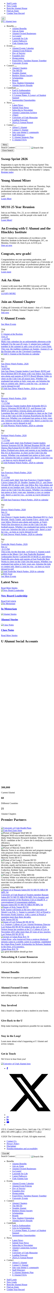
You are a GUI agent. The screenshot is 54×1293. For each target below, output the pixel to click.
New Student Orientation (23, 83)
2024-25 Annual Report (22, 122)
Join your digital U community (25, 132)
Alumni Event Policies (22, 51)
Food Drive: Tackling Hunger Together (29, 60)
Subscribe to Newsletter (22, 110)
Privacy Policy (13, 1143)
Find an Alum (13, 11)
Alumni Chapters (19, 68)
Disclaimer (11, 1146)
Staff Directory (18, 135)
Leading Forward (19, 120)
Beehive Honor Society (22, 75)
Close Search (7, 150)
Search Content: (8, 147)
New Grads (12, 6)
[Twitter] (30, 1115)
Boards (15, 80)
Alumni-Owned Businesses (24, 33)
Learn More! (6, 220)
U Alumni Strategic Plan (23, 137)
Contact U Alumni (20, 130)
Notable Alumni (19, 73)
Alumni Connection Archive (24, 112)
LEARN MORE (8, 293)
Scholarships (17, 78)
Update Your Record (16, 13)
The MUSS (17, 70)
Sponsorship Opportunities (23, 100)
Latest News (17, 105)
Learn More (6, 199)
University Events (20, 63)
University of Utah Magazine (25, 117)
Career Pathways (19, 41)
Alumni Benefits (19, 28)
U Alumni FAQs (19, 140)
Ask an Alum (18, 31)
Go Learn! (16, 36)
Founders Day (18, 56)
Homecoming (18, 58)
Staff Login (12, 3)
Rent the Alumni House (17, 8)
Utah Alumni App (20, 43)
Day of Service (18, 53)
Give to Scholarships (21, 93)
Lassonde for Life (20, 38)
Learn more (6, 272)
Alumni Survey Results (22, 85)
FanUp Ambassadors (21, 90)
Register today (7, 172)
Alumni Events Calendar (23, 48)
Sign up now (6, 245)
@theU (15, 115)
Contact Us (11, 1141)
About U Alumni (19, 127)
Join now (5, 312)
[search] (3, 18)
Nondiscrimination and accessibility (22, 1148)
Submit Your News (20, 107)
